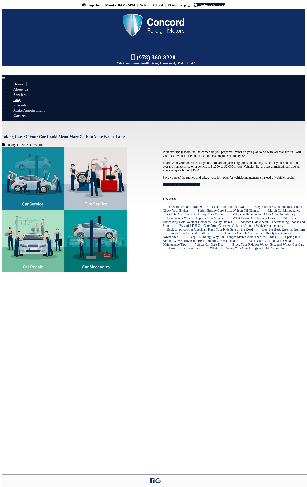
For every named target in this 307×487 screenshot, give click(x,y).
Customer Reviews (211, 5)
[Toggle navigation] (3, 78)
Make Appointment (29, 110)
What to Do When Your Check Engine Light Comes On (247, 248)
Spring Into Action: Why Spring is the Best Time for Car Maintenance (231, 238)
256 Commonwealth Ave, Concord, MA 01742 (155, 63)
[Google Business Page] (158, 481)
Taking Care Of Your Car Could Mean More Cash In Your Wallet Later (63, 136)
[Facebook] (152, 481)
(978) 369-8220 (156, 57)
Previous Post (174, 184)
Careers (19, 115)
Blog (17, 100)
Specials (19, 105)
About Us (21, 89)
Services (20, 95)
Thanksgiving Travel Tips (184, 248)
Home (18, 84)
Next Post (191, 184)
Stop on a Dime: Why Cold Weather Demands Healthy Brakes (230, 220)
